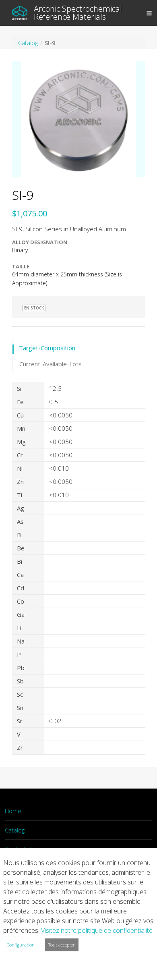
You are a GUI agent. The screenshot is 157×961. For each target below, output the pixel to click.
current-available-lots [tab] (50, 364)
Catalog (15, 830)
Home (13, 811)
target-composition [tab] (47, 348)
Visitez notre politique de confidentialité (97, 930)
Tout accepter (61, 945)
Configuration (21, 945)
